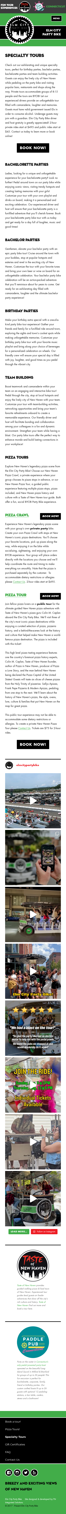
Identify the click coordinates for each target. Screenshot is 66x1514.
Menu (56, 18)
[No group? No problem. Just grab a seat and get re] (33, 1085)
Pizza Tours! (12, 1429)
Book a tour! (13, 1421)
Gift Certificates (15, 1444)
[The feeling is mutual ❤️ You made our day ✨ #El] (33, 971)
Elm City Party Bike (13, 1499)
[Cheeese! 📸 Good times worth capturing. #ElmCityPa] (33, 857)
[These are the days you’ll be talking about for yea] (33, 1198)
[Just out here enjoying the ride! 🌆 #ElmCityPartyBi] (33, 914)
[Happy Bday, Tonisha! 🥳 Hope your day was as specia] (33, 1142)
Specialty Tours (15, 1436)
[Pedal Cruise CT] (39, 6)
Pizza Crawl (17, 515)
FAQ (7, 1452)
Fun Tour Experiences (9, 6)
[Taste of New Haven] (25, 7)
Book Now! (33, 148)
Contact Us (19, 582)
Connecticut (55, 6)
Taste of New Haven (26, 1285)
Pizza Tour (15, 595)
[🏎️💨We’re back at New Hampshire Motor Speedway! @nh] (33, 800)
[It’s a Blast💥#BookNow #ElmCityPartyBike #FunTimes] (33, 1028)
